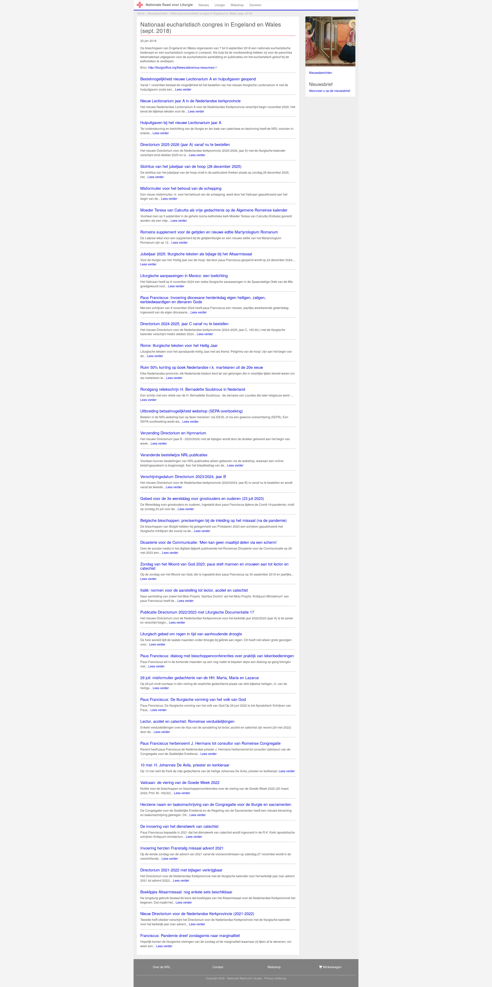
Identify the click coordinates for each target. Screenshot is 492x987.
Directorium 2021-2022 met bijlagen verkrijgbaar (181, 870)
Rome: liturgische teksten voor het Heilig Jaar (179, 345)
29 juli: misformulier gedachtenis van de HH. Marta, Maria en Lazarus (199, 677)
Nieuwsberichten (158, 13)
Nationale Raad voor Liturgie (169, 4)
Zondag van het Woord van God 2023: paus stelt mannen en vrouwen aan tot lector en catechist (214, 566)
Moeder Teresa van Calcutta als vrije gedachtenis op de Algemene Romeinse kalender (214, 210)
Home (141, 13)
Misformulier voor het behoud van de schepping (180, 188)
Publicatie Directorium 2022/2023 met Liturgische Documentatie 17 (197, 612)
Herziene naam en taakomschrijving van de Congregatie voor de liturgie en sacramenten (215, 804)
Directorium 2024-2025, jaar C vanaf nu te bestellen (184, 323)
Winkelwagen (332, 967)
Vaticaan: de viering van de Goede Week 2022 (179, 782)
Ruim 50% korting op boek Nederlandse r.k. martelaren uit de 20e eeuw (201, 367)
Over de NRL (162, 967)
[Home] (141, 5)
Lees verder (183, 89)
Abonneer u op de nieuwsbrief (329, 90)
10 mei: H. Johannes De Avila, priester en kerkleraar (184, 765)
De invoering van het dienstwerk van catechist (179, 826)
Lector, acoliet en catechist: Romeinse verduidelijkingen (187, 721)
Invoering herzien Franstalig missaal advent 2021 (182, 848)
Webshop (237, 5)
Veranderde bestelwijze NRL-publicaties (173, 454)
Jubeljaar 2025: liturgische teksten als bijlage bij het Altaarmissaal (196, 254)
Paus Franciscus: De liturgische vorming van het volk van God (193, 699)
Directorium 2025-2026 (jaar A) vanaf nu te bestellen (185, 144)
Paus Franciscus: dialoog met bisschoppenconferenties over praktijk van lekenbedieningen (217, 655)
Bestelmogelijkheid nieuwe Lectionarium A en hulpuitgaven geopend (198, 79)
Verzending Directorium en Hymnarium (173, 433)
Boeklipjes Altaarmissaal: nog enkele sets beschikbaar (186, 892)
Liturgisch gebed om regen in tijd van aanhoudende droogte (191, 633)
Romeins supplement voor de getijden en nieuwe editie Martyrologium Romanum (209, 232)
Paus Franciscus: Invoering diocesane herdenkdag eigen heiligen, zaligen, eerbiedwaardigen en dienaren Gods (203, 299)
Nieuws (204, 5)
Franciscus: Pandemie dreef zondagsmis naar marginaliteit (190, 935)
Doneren (255, 5)
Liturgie (220, 5)
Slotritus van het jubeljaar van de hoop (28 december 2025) (191, 166)
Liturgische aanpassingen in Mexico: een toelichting (184, 275)
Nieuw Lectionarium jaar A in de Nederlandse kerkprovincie (190, 100)
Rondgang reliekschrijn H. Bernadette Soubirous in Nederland (192, 389)
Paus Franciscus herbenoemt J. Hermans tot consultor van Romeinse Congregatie (210, 743)
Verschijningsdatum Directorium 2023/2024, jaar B (183, 476)
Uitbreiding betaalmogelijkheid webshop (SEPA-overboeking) (191, 411)
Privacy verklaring (275, 978)
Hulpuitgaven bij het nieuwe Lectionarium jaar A (180, 122)
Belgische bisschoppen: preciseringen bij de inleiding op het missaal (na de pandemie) (213, 520)
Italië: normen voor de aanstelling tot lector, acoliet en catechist (194, 590)
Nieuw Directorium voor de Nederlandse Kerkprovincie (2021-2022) (197, 913)
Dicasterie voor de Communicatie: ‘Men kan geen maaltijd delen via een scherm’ (208, 542)
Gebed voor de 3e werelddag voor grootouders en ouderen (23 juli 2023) (202, 498)
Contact (218, 967)
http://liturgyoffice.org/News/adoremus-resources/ (182, 67)
